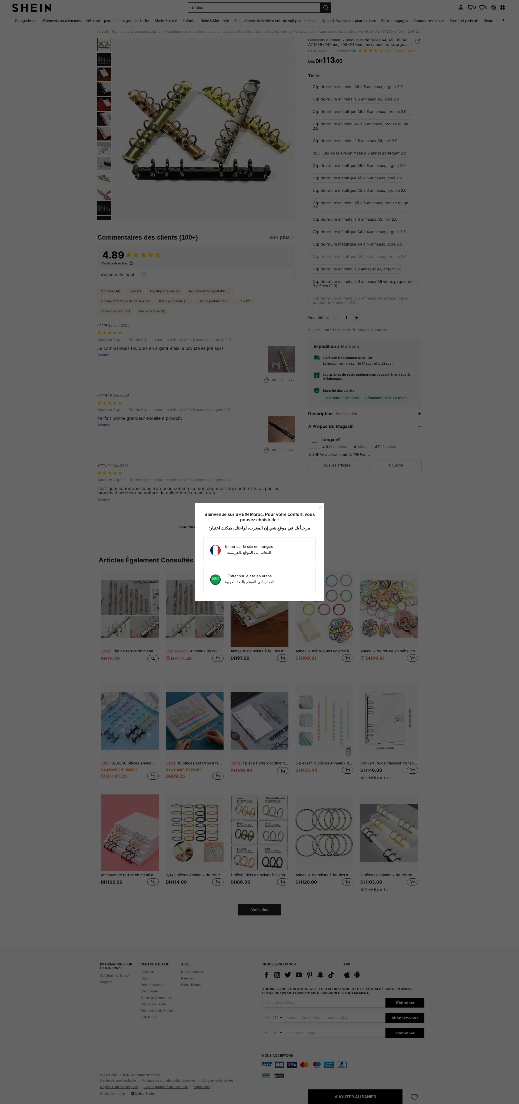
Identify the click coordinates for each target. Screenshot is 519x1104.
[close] (320, 507)
